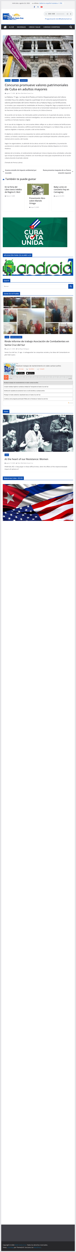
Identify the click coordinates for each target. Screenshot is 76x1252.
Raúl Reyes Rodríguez (23, 349)
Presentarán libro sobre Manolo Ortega (37, 201)
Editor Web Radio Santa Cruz (25, 93)
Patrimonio (24, 80)
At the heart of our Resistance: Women (26, 459)
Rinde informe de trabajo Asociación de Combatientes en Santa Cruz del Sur (37, 343)
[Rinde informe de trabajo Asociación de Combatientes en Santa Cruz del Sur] (38, 315)
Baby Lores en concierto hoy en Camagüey (61, 189)
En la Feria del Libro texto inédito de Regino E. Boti (13, 189)
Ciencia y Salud (34, 27)
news (6, 455)
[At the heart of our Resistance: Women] (38, 433)
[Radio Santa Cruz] (5, 27)
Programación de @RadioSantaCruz (58, 19)
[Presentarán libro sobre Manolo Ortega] (38, 185)
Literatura (15, 80)
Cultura (8, 80)
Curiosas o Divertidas (51, 27)
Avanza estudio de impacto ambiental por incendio (21, 171)
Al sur (11, 27)
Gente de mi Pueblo (16, 337)
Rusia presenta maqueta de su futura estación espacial (57, 171)
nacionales (21, 27)
